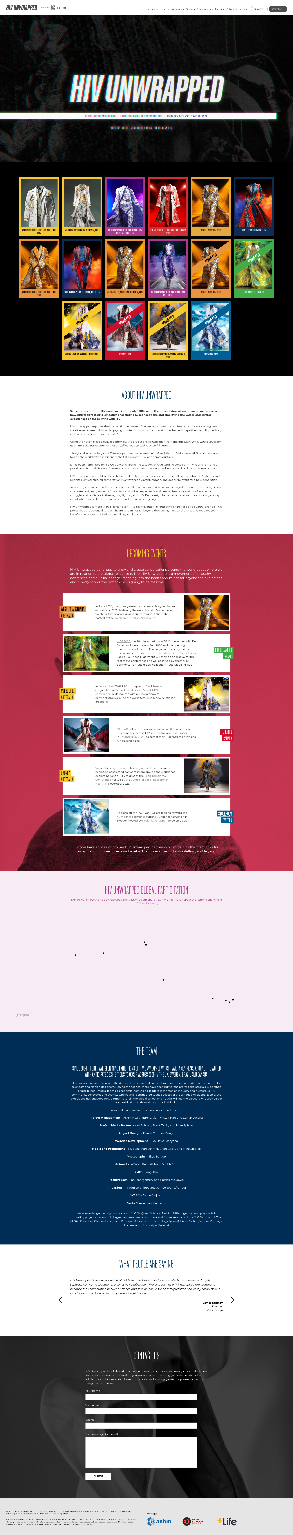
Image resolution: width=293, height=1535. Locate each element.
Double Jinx (169, 1164)
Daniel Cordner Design (159, 1133)
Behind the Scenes (236, 9)
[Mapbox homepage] (22, 1015)
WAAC (135, 1195)
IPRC (110, 1187)
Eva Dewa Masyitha (164, 1141)
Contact (278, 9)
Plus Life (134, 1148)
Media (218, 9)
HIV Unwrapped (36, 7)
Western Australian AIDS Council (135, 617)
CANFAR (122, 729)
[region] (146, 964)
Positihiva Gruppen (154, 820)
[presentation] (60, 1300)
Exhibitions (152, 9)
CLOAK (43, 1511)
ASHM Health (132, 1117)
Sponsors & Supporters (198, 9)
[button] (233, 999)
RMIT (138, 1172)
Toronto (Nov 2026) (132, 736)
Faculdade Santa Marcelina (175, 653)
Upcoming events (172, 9)
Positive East (118, 1180)
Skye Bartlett (157, 1156)
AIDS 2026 (123, 641)
